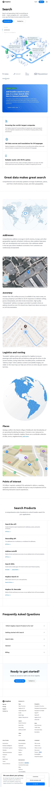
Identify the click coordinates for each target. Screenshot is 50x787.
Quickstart (21, 745)
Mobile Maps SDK (22, 710)
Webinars (21, 769)
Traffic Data (37, 727)
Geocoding (21, 727)
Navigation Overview (39, 706)
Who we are (37, 743)
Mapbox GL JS (22, 708)
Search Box (21, 725)
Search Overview (22, 723)
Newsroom (37, 750)
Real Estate (5, 759)
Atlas (20, 735)
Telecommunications (7, 752)
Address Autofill (22, 729)
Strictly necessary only (35, 780)
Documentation (22, 743)
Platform (20, 750)
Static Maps (21, 715)
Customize (35, 776)
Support (4, 708)
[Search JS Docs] (25, 579)
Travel (4, 761)
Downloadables (22, 771)
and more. (26, 436)
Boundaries (37, 732)
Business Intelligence (7, 745)
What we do (37, 745)
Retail (4, 756)
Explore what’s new (14, 107)
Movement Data (38, 729)
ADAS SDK (37, 719)
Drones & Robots (6, 763)
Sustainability (37, 754)
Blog (20, 767)
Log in (35, 1)
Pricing (4, 706)
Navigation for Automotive (40, 708)
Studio (20, 712)
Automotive (5, 743)
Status (20, 752)
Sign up (41, 1)
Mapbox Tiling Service (23, 717)
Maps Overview (22, 706)
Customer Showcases (23, 764)
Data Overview (38, 725)
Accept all (35, 783)
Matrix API (37, 715)
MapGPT (36, 712)
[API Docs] (25, 528)
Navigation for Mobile (39, 710)
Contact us (5, 711)
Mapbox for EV (38, 717)
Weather (5, 750)
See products (7, 21)
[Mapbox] (7, 2)
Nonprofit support (39, 756)
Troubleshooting (22, 747)
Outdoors (5, 754)
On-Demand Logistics (7, 747)
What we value (38, 747)
